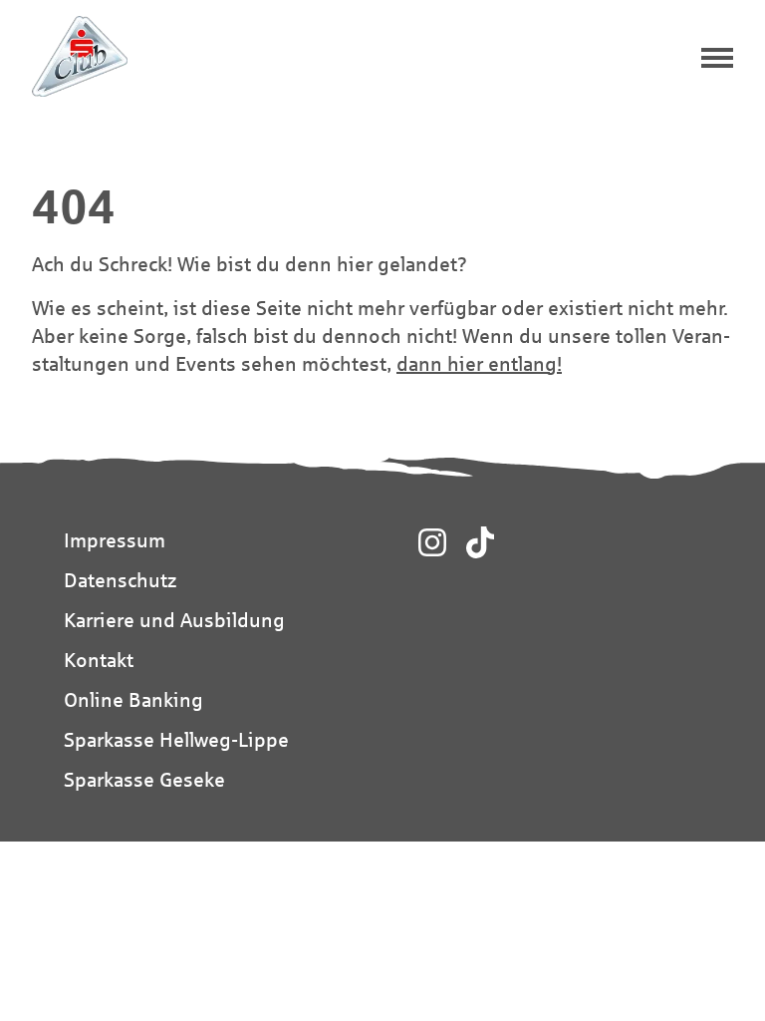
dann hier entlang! (479, 363)
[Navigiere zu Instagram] (432, 542)
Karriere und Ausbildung (174, 619)
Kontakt (98, 659)
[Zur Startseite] (80, 56)
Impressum (114, 539)
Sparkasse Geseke (144, 779)
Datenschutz (120, 579)
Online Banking (133, 699)
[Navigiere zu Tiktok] (480, 542)
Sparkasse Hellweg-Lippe (176, 739)
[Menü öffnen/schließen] (717, 60)
